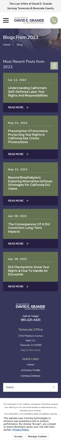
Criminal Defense (30, 376)
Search (10, 387)
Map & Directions (30, 350)
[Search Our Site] (54, 387)
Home (30, 364)
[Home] (29, 20)
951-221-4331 (30, 320)
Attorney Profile (30, 370)
